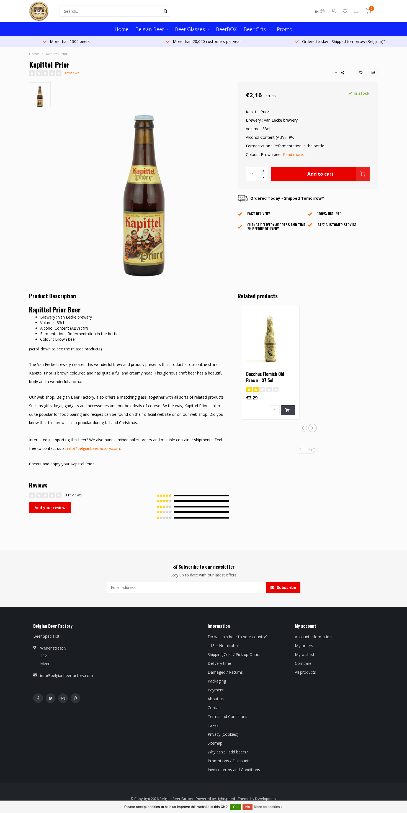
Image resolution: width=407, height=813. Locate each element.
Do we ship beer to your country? (237, 636)
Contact (215, 707)
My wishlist (305, 654)
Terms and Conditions (227, 716)
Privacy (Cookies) (223, 734)
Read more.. (294, 154)
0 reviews (71, 73)
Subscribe (286, 587)
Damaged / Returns (225, 672)
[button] (303, 428)
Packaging (217, 681)
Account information (313, 636)
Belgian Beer (149, 29)
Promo (284, 29)
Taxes (213, 725)
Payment (216, 690)
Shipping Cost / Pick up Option (235, 654)
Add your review (50, 507)
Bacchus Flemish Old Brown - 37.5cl (265, 377)
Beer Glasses (190, 29)
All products (305, 672)
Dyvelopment (266, 798)
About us (216, 698)
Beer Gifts (255, 29)
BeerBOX (226, 29)
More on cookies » (268, 807)
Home (121, 29)
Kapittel (307, 449)
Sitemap (215, 743)
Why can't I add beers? (228, 752)
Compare (303, 663)
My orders (304, 645)
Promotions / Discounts (229, 760)
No (247, 807)
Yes (235, 807)
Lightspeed (226, 798)
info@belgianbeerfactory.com (93, 448)
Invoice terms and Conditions (234, 769)
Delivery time (219, 663)
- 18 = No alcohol (223, 645)
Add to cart (320, 174)
